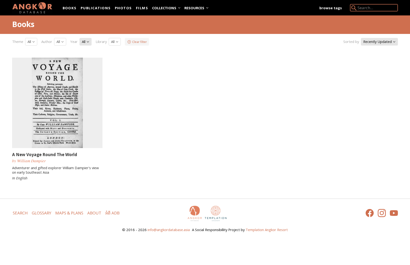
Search (20, 213)
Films (142, 7)
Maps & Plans (69, 213)
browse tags (330, 7)
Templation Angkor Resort (267, 229)
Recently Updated (378, 41)
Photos (123, 7)
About (94, 213)
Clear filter (139, 42)
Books (70, 7)
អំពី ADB (112, 213)
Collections (164, 7)
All (30, 41)
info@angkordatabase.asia (169, 229)
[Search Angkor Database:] (354, 9)
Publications (96, 7)
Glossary (41, 213)
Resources (194, 7)
